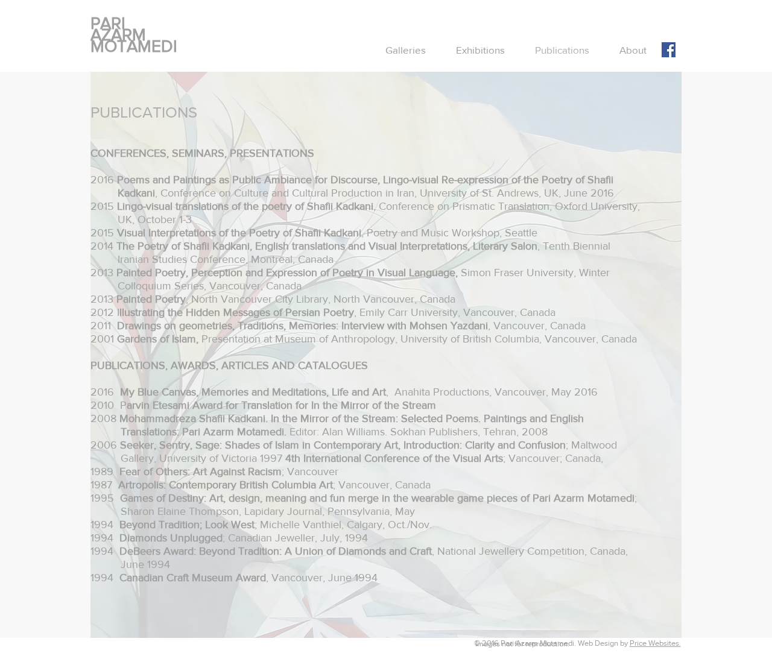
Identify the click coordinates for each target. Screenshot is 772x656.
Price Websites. (655, 643)
